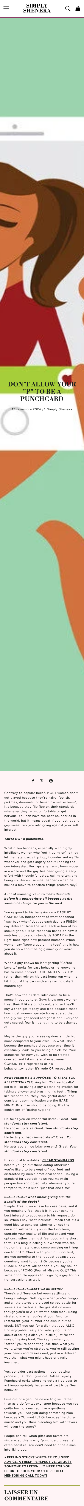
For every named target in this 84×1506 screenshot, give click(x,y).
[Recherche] (67, 8)
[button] (6, 8)
